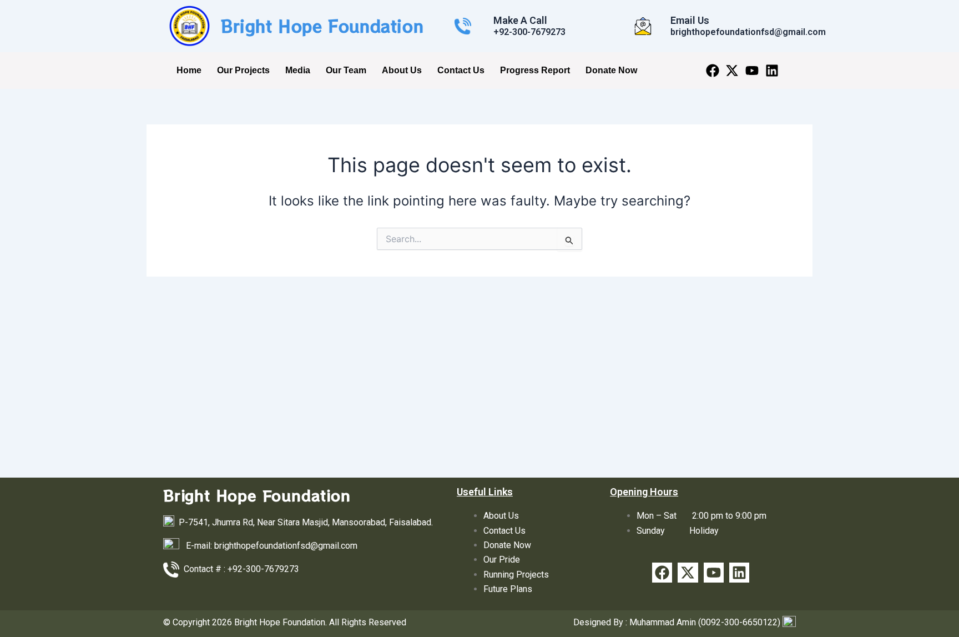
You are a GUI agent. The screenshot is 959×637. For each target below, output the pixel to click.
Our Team (346, 70)
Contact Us (460, 70)
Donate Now (611, 70)
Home (188, 70)
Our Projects (243, 70)
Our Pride (501, 559)
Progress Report (535, 70)
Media (297, 70)
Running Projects (516, 574)
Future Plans (507, 589)
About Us (402, 70)
